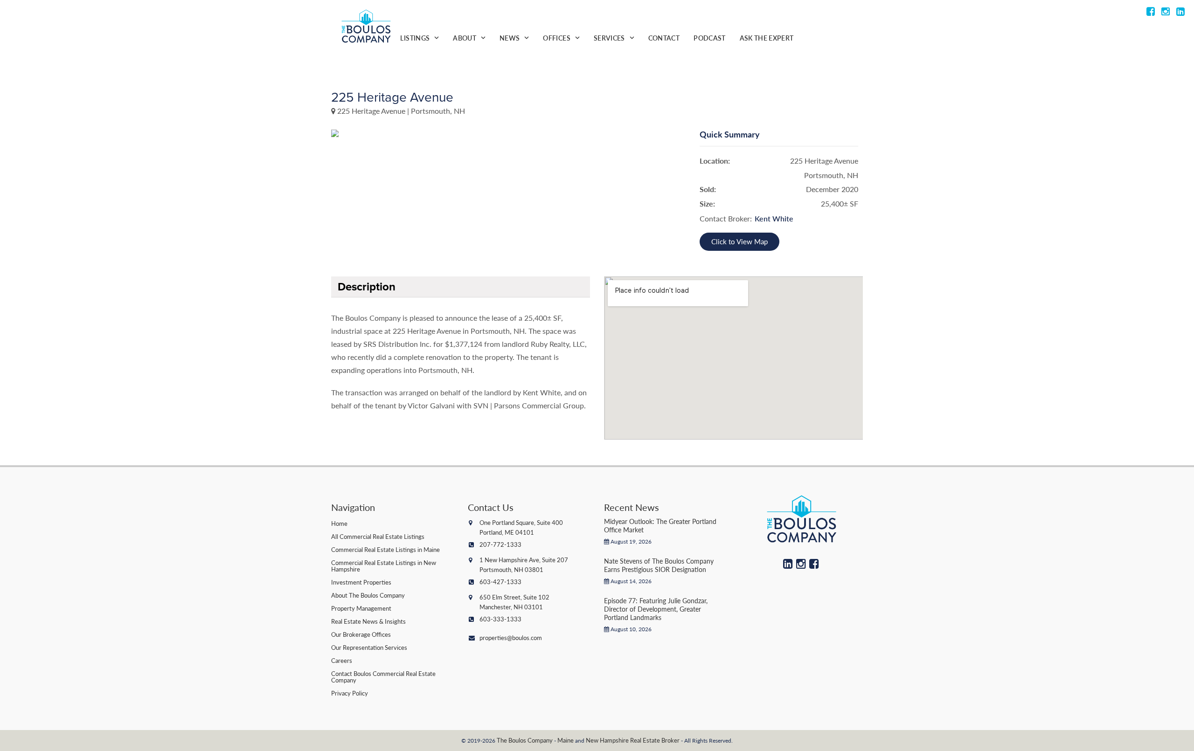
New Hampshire (607, 740)
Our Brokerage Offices (361, 634)
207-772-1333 (500, 544)
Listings (415, 37)
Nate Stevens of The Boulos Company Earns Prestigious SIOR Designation (659, 565)
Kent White (774, 218)
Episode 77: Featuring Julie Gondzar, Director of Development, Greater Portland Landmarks (656, 608)
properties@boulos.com (510, 637)
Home (339, 523)
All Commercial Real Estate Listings (377, 536)
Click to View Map (739, 241)
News (510, 37)
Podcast (709, 37)
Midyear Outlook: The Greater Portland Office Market (660, 525)
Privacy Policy (349, 693)
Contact (664, 37)
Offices (556, 37)
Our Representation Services (369, 647)
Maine (565, 740)
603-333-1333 (500, 618)
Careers (341, 660)
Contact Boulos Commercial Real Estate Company (383, 676)
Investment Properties (361, 582)
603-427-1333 (500, 581)
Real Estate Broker (655, 740)
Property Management (361, 608)
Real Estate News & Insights (368, 621)
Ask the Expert (767, 37)
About (464, 37)
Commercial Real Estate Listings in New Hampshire (383, 565)
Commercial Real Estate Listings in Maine (385, 549)
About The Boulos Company (368, 595)
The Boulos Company (525, 740)
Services (609, 37)
